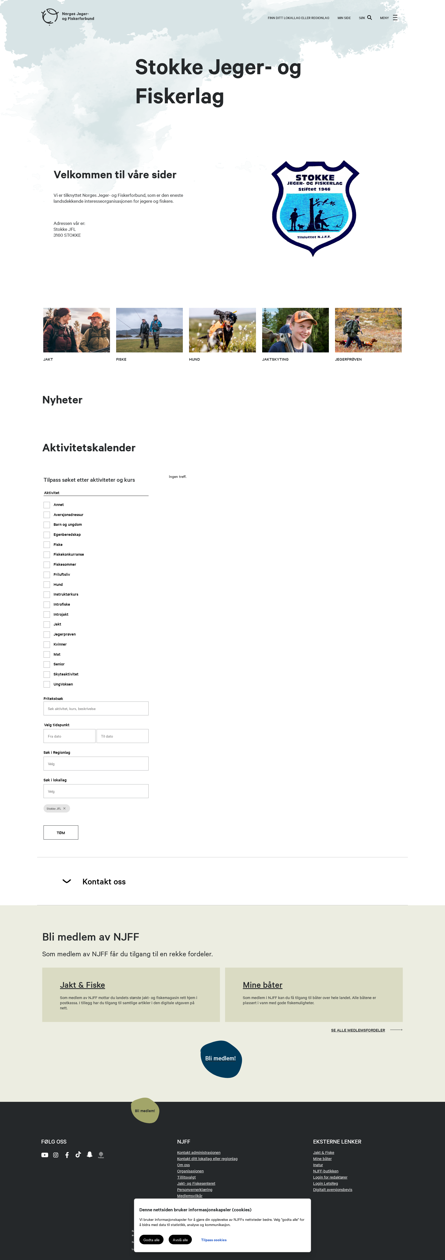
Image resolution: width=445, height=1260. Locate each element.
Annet (58, 504)
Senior (59, 663)
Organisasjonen (190, 1170)
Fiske (58, 544)
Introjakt (61, 613)
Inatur (318, 1164)
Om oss (183, 1164)
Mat (57, 653)
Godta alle (151, 1239)
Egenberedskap (67, 534)
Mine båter (322, 1158)
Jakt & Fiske (323, 1152)
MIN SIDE (344, 17)
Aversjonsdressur (68, 514)
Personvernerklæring (194, 1189)
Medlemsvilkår (189, 1195)
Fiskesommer (64, 564)
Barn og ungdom (67, 524)
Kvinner (60, 644)
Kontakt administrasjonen (198, 1152)
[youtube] (44, 1154)
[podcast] (101, 1154)
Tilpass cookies (214, 1239)
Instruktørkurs (65, 594)
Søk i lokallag (55, 779)
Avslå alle (180, 1239)
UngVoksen (63, 683)
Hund (58, 584)
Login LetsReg (325, 1183)
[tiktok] (78, 1154)
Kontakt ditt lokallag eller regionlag (207, 1158)
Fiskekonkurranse (68, 554)
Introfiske (61, 604)
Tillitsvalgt (186, 1177)
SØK (362, 17)
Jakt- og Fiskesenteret (196, 1183)
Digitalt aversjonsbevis (332, 1189)
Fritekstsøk (53, 698)
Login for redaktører (330, 1177)
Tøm (61, 832)
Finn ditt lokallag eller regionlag (298, 17)
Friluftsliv (61, 574)
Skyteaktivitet (66, 673)
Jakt (57, 624)
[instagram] (55, 1154)
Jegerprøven (64, 634)
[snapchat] (90, 1154)
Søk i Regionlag (57, 752)
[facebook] (67, 1154)
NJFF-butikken (325, 1170)
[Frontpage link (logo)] (49, 17)
